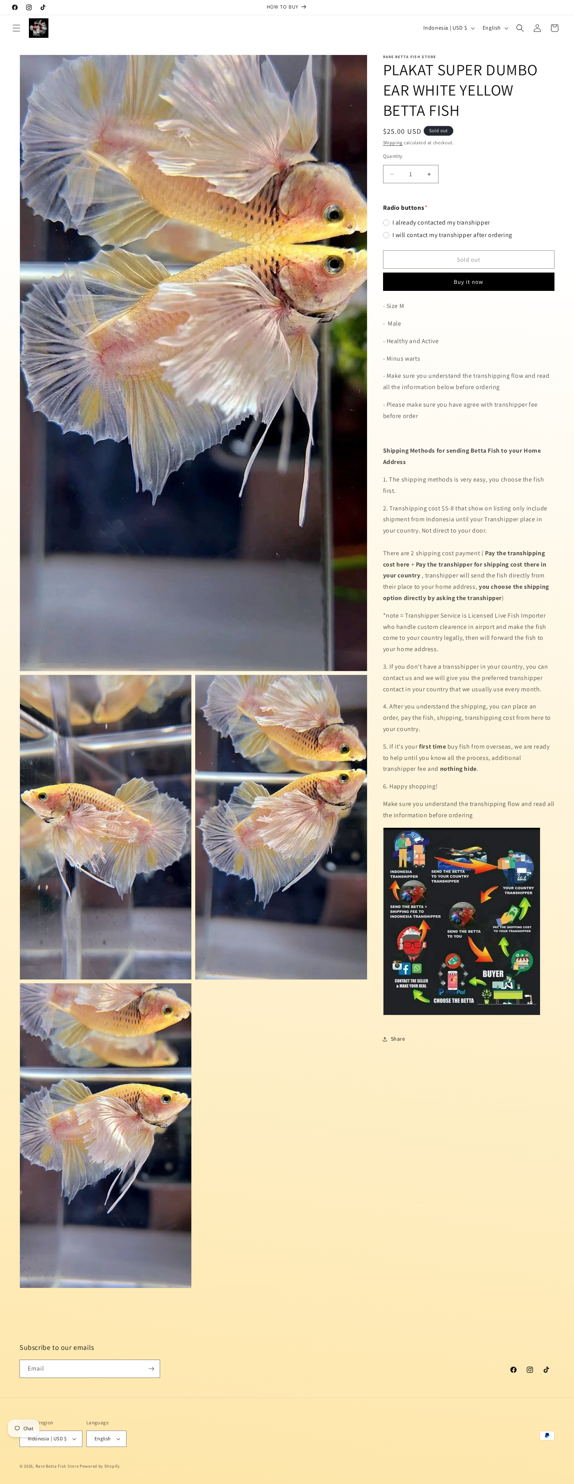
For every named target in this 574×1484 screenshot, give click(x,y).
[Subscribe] (151, 1369)
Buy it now (468, 282)
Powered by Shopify (100, 1466)
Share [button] (398, 1038)
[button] (16, 28)
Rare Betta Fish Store (57, 1466)
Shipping (393, 142)
